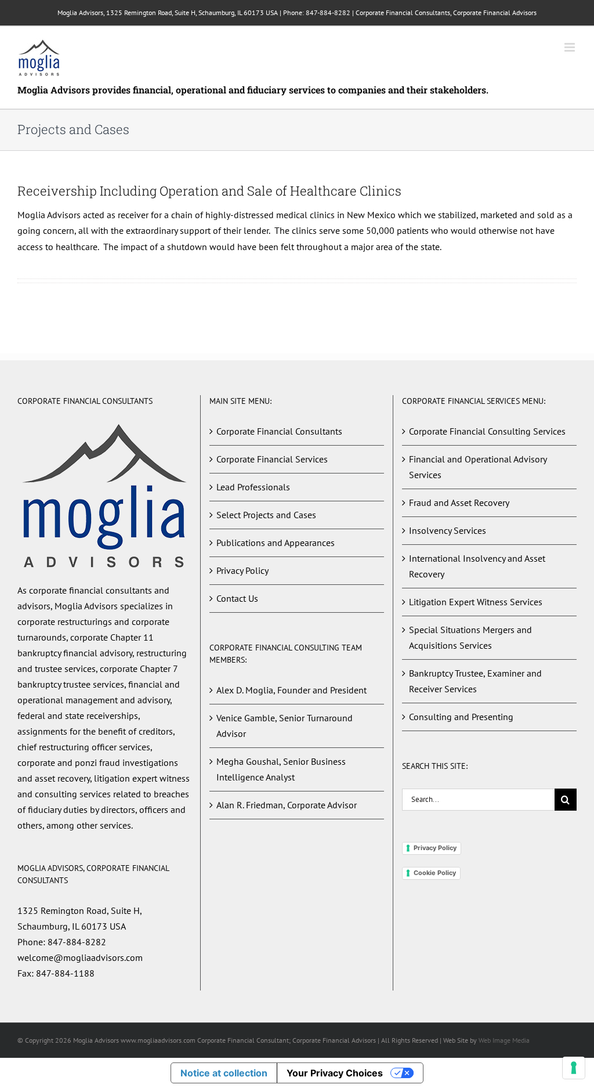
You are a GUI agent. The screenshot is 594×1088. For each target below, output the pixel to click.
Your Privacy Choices (335, 1073)
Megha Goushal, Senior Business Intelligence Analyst (281, 769)
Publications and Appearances (275, 542)
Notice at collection (223, 1073)
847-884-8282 (328, 12)
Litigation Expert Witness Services (475, 602)
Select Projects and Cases (266, 514)
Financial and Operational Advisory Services (477, 466)
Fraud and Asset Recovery (459, 502)
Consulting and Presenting (461, 716)
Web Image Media (504, 1040)
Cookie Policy (435, 873)
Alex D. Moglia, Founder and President (291, 690)
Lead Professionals (253, 487)
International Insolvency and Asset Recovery (477, 566)
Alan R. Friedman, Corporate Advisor (286, 805)
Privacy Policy (242, 570)
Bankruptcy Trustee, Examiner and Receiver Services (475, 681)
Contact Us (237, 598)
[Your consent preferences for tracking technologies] (574, 1068)
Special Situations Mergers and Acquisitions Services (470, 637)
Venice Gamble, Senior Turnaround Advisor (284, 725)
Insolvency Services (447, 530)
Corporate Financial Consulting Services (487, 431)
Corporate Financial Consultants (279, 431)
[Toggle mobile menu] (570, 47)
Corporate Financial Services (272, 459)
